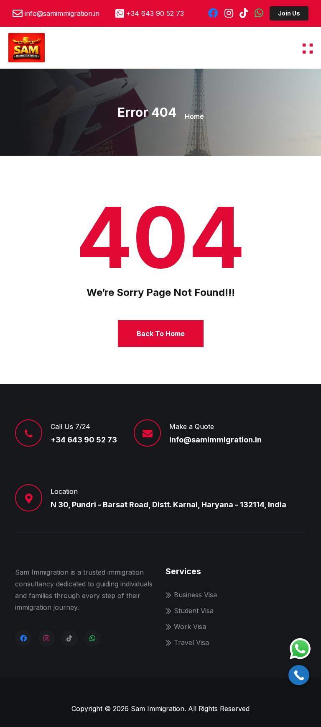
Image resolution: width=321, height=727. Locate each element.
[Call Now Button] (298, 675)
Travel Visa (191, 642)
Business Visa (195, 595)
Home (194, 116)
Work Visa (190, 626)
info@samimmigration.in (62, 13)
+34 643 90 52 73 (155, 13)
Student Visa (194, 610)
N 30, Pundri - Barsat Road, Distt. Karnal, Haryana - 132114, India (168, 504)
